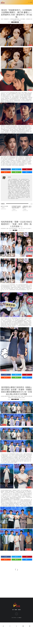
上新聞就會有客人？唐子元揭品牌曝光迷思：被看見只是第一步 (27, 207)
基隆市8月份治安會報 (4, 206)
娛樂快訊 (16, 230)
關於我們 (19, 609)
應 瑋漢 (9, 22)
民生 (13, 230)
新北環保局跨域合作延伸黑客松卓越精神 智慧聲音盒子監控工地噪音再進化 (16, 207)
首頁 (13, 609)
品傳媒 (18, 617)
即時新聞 (12, 399)
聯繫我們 (16, 609)
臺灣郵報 (3, 207)
